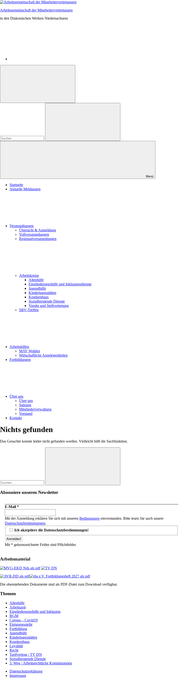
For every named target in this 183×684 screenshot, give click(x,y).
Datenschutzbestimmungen (25, 523)
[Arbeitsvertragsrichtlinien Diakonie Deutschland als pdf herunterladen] (15, 576)
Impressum (18, 675)
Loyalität (16, 646)
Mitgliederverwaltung (35, 409)
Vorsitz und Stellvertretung (49, 306)
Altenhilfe (36, 280)
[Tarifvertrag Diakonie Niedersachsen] (49, 568)
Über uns (16, 396)
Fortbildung (18, 629)
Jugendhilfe (37, 288)
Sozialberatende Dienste (47, 301)
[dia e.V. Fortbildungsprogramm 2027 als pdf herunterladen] (60, 576)
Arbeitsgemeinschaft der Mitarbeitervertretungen (36, 10)
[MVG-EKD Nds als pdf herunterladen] (20, 568)
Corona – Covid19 (24, 620)
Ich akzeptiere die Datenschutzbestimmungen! (51, 530)
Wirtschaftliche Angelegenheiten (43, 355)
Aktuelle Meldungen (25, 189)
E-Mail (12, 507)
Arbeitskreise (29, 275)
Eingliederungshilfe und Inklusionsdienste (60, 284)
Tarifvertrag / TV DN (26, 654)
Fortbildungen (20, 360)
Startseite (16, 185)
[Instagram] (45, 59)
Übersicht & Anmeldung (37, 230)
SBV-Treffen (29, 310)
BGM (14, 616)
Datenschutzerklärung (26, 671)
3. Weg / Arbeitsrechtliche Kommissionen (41, 663)
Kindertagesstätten (42, 293)
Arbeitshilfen (19, 347)
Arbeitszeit (18, 607)
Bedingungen (89, 518)
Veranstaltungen (22, 226)
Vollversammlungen (34, 234)
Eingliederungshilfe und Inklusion (35, 611)
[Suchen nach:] (22, 138)
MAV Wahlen (29, 351)
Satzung (25, 405)
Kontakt (16, 418)
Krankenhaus (39, 297)
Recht (14, 650)
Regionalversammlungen (37, 239)
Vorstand (25, 413)
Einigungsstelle (21, 624)
